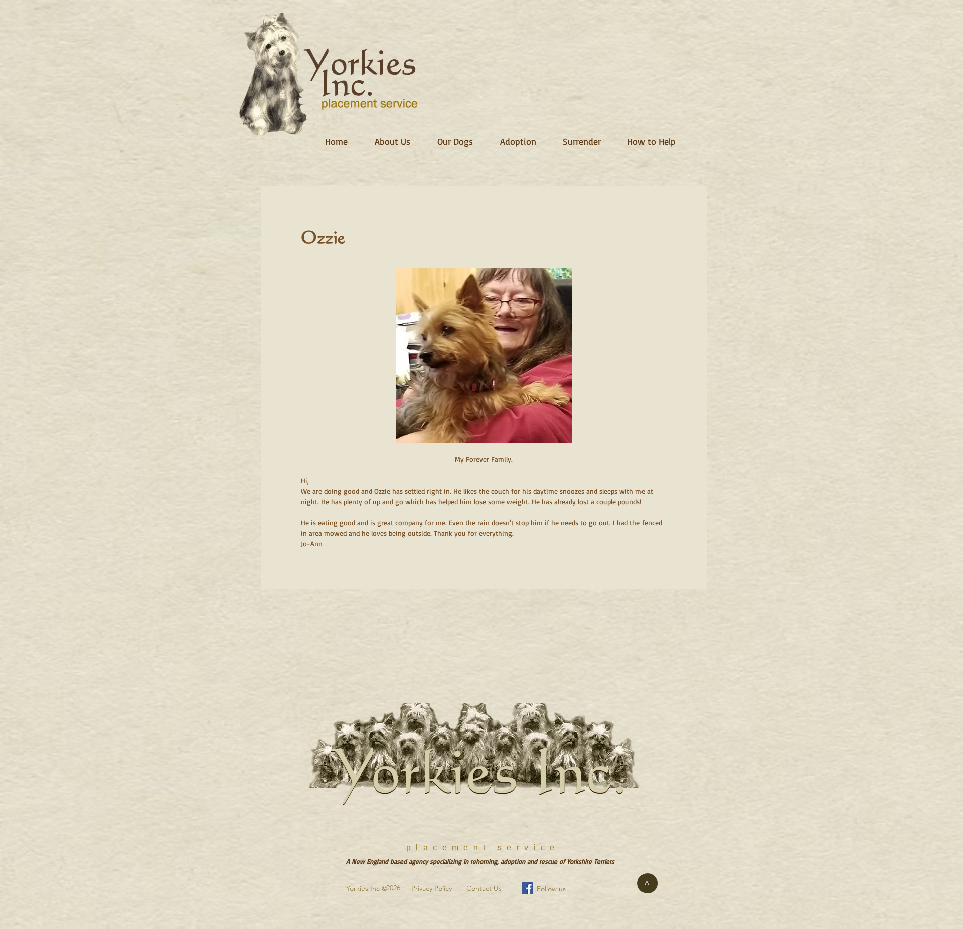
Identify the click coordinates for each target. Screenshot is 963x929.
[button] (455, 141)
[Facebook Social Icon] (527, 888)
